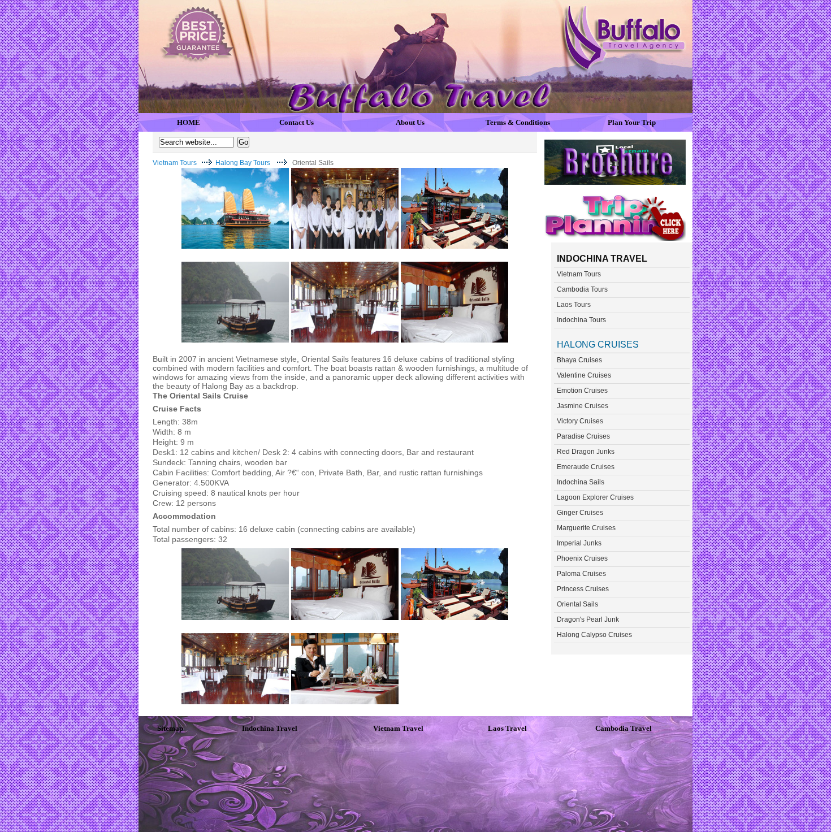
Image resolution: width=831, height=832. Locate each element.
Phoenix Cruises (582, 558)
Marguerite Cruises (586, 528)
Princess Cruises (583, 589)
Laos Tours (574, 305)
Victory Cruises (580, 421)
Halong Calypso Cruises (594, 635)
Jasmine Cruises (582, 406)
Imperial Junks (579, 543)
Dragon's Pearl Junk (588, 619)
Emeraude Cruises (585, 467)
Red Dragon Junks (585, 452)
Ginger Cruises (580, 513)
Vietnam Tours (175, 163)
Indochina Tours (581, 320)
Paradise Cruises (583, 436)
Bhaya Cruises (579, 360)
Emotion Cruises (582, 391)
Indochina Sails (580, 482)
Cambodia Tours (582, 289)
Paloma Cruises (581, 574)
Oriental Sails (577, 604)
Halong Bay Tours (242, 163)
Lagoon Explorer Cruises (595, 497)
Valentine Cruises (584, 375)
